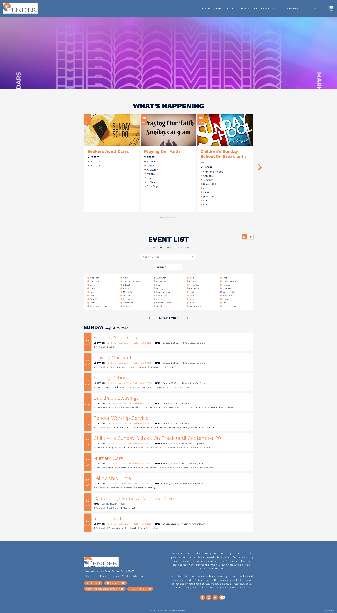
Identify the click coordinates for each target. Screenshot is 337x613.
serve (192, 299)
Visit (275, 8)
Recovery (127, 299)
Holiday (159, 288)
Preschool (292, 8)
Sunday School (163, 303)
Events (245, 8)
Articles (205, 8)
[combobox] (168, 267)
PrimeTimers (96, 299)
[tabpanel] (112, 163)
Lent (92, 292)
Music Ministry (229, 292)
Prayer (265, 8)
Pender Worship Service (121, 418)
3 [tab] (167, 217)
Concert (193, 281)
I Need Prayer (114, 583)
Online (93, 295)
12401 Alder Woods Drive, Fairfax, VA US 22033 (130, 343)
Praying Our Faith (162, 151)
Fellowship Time (112, 478)
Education (128, 285)
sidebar (226, 299)
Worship (160, 306)
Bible (191, 278)
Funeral (226, 285)
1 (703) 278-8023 (138, 588)
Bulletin (232, 8)
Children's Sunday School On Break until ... (223, 156)
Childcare (94, 281)
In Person (227, 288)
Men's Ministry (163, 292)
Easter (93, 285)
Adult (125, 278)
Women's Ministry (98, 306)
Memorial (127, 292)
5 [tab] (173, 217)
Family (159, 285)
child (224, 278)
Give (255, 8)
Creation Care (229, 281)
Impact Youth (109, 518)
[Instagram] (208, 597)
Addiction (94, 278)
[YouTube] (221, 597)
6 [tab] (176, 217)
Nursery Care (108, 458)
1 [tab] (161, 217)
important (194, 288)
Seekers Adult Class (108, 151)
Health (126, 288)
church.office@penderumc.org (103, 588)
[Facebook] (202, 597)
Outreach (127, 295)
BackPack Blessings (116, 398)
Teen (191, 303)
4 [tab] (170, 217)
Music (192, 292)
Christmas (161, 281)
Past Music (161, 295)
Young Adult (195, 306)
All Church (161, 278)
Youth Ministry (229, 306)
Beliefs (218, 8)
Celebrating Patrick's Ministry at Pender (139, 498)
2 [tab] (164, 217)
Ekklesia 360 (329, 610)
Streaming (128, 303)
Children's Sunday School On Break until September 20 (157, 438)
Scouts (159, 299)
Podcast (193, 295)
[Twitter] (215, 597)
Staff (92, 303)
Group (93, 288)
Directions (91, 583)
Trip (224, 303)
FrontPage (194, 285)
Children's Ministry (132, 281)
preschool (227, 295)
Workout (127, 306)
